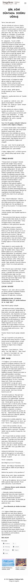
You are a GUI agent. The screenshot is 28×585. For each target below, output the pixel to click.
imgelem (17, 581)
